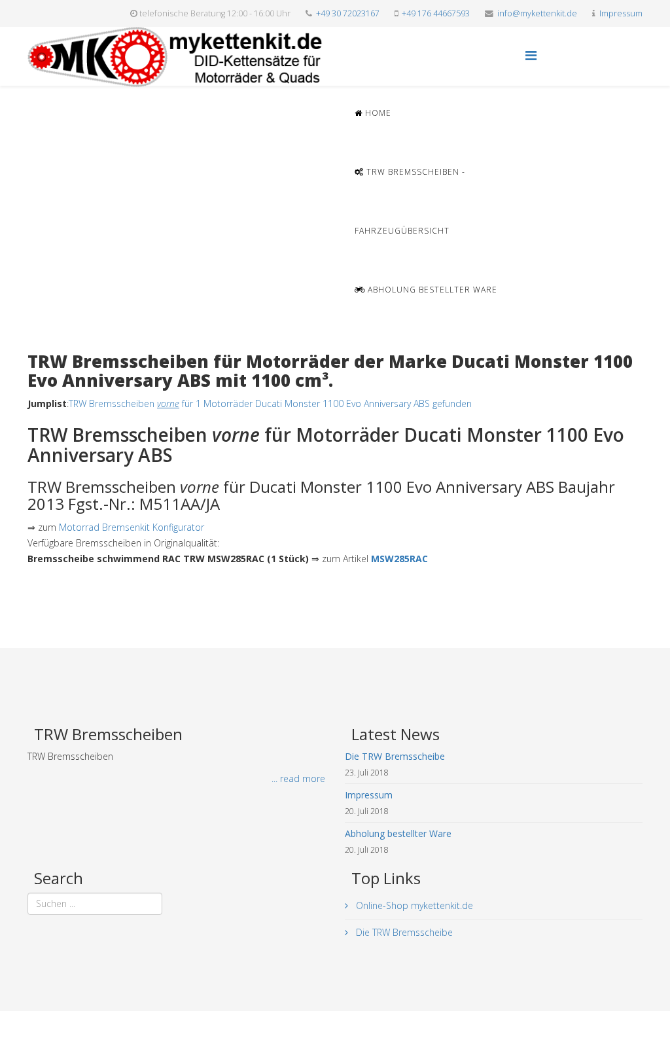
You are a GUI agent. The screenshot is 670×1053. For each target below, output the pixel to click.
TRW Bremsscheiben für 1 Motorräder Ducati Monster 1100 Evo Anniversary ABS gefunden (270, 403)
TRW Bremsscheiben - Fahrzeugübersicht (410, 201)
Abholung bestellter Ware (431, 289)
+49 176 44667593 (436, 13)
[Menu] (531, 55)
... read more (298, 778)
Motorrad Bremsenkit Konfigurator (131, 527)
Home (376, 112)
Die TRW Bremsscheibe (403, 932)
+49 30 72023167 (347, 13)
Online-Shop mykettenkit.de (413, 905)
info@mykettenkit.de (537, 13)
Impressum (621, 13)
